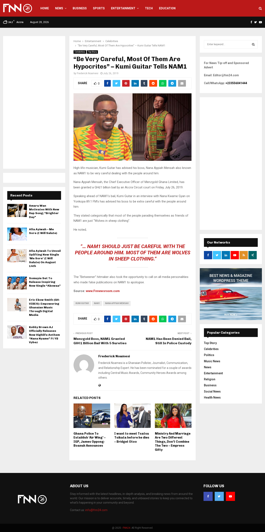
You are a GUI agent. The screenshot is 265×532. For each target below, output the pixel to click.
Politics (209, 355)
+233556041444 (236, 83)
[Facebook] (208, 496)
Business (80, 8)
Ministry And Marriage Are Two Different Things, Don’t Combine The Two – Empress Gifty (172, 442)
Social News (212, 391)
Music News (212, 361)
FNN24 (126, 527)
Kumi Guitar (82, 303)
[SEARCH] (253, 44)
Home (44, 8)
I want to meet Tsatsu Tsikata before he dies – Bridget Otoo (131, 438)
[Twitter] (219, 496)
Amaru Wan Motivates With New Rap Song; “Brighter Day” (44, 211)
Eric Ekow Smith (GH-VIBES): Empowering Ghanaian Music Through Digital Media (44, 307)
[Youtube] (230, 496)
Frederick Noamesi (87, 73)
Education (167, 8)
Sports (99, 8)
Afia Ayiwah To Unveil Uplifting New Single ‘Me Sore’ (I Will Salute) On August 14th (45, 258)
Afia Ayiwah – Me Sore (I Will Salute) (43, 231)
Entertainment (123, 8)
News (59, 8)
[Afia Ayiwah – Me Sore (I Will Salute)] (17, 234)
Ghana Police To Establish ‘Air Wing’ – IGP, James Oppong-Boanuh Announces (89, 440)
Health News (212, 397)
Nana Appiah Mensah (117, 303)
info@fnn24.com (96, 510)
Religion (209, 379)
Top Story (92, 52)
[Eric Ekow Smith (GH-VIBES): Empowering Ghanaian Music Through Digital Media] (17, 304)
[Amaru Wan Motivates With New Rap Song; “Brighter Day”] (17, 210)
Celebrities (80, 52)
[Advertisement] (34, 102)
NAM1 (97, 303)
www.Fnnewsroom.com (103, 291)
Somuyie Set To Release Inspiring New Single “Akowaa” (45, 281)
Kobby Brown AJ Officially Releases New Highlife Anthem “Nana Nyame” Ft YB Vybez (44, 334)
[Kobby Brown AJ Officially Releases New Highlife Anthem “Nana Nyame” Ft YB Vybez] (17, 331)
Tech (149, 8)
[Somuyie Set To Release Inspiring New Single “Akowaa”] (17, 283)
